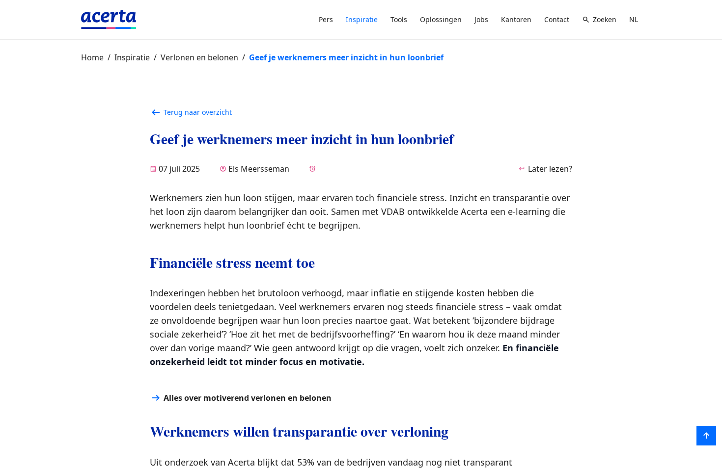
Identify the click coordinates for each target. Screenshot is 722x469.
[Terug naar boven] (706, 435)
